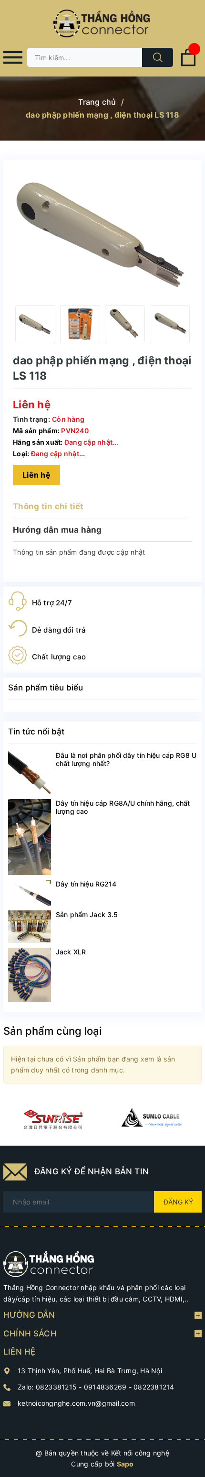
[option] (35, 324)
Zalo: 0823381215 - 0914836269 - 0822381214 (96, 1387)
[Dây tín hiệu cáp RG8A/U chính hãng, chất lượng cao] (29, 837)
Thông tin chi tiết (48, 506)
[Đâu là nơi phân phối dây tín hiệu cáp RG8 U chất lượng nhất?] (29, 772)
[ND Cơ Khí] (52, 1119)
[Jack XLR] (29, 975)
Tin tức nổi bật (36, 731)
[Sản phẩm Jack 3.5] (29, 926)
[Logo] (102, 24)
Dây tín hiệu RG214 (86, 884)
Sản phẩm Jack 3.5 (87, 914)
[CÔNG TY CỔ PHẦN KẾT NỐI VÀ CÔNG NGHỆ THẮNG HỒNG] (48, 1263)
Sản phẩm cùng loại (52, 1031)
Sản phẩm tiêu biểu (45, 687)
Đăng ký (178, 1202)
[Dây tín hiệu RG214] (29, 893)
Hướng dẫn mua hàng (57, 530)
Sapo (125, 1464)
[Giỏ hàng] (188, 64)
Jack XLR (71, 952)
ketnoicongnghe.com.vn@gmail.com (76, 1403)
